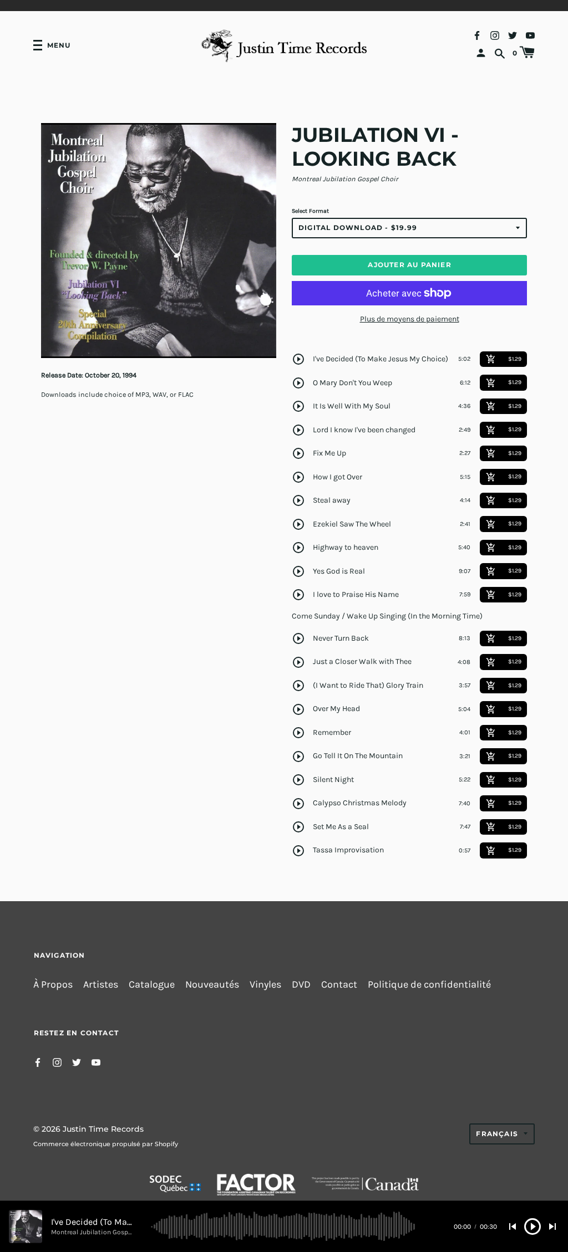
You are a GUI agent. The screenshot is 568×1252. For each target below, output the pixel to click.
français (497, 1134)
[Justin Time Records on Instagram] (494, 34)
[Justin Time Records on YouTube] (530, 34)
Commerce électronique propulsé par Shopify (105, 1144)
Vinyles (265, 984)
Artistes (100, 984)
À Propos (53, 984)
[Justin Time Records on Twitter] (512, 34)
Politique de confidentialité (429, 984)
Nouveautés (212, 984)
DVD (301, 984)
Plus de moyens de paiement (409, 319)
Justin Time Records (103, 1129)
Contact (339, 984)
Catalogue (152, 984)
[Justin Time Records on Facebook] (477, 34)
